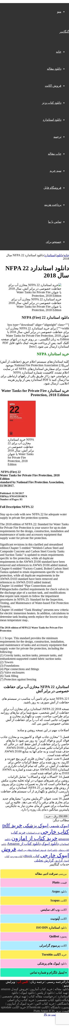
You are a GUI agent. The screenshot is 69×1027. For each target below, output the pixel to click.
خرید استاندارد (33, 833)
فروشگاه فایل (52, 187)
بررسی (51, 873)
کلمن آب (22, 981)
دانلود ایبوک (50, 844)
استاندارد (49, 255)
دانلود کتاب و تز (51, 102)
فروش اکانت (53, 85)
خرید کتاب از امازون (34, 838)
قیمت (59, 882)
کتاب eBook (31, 856)
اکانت (58, 900)
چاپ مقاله (54, 153)
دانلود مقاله (54, 68)
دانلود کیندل (52, 850)
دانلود (59, 255)
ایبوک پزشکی (35, 825)
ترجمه (57, 136)
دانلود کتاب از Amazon (24, 844)
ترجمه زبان (37, 981)
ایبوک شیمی (59, 826)
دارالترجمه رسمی (58, 981)
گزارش (58, 860)
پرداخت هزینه (52, 204)
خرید (54, 954)
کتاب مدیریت (16, 856)
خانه (58, 51)
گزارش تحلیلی (44, 860)
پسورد (58, 936)
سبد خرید (55, 170)
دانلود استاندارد (52, 119)
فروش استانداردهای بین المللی (31, 850)
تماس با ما (54, 221)
